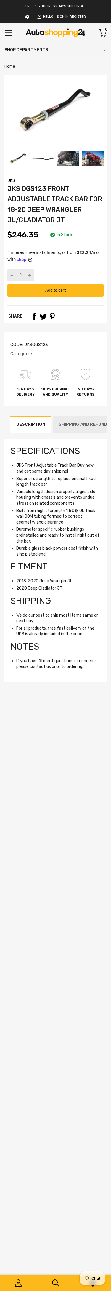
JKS (11, 180)
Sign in (63, 17)
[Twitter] (43, 316)
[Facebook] (34, 316)
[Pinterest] (52, 316)
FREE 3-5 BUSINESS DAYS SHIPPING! (54, 6)
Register (78, 17)
